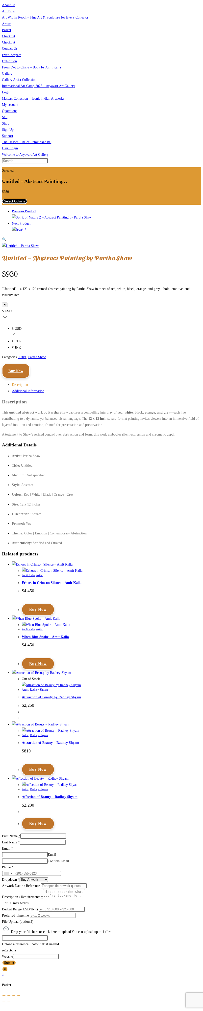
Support (7, 136)
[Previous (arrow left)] (4, 1002)
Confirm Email (58, 861)
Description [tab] (20, 385)
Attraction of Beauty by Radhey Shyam (51, 697)
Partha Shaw (37, 357)
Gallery (7, 73)
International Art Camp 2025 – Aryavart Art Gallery (38, 86)
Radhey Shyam (39, 689)
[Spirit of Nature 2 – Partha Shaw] (52, 217)
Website (7, 956)
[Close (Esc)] (19, 995)
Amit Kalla (28, 575)
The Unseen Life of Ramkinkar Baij (27, 142)
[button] (4, 239)
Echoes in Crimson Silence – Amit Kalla (51, 583)
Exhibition (9, 61)
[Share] (14, 995)
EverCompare (11, 55)
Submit (9, 963)
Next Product (21, 223)
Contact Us (9, 48)
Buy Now (15, 371)
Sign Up (8, 130)
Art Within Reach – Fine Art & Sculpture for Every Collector (45, 17)
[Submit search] (51, 162)
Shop (5, 123)
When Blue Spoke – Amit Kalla (45, 637)
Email (52, 855)
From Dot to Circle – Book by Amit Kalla (31, 67)
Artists (6, 24)
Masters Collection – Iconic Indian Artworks (33, 98)
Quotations (9, 111)
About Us (8, 5)
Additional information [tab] (28, 391)
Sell (4, 117)
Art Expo (8, 11)
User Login (10, 148)
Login (6, 92)
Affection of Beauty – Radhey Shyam (49, 797)
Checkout (8, 36)
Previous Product (24, 211)
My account (10, 105)
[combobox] (8, 873)
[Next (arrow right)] (9, 1002)
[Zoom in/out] (4, 995)
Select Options (14, 201)
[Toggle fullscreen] (9, 995)
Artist (22, 357)
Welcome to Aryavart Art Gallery (25, 154)
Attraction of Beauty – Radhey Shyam (50, 743)
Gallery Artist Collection (19, 80)
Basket (6, 30)
